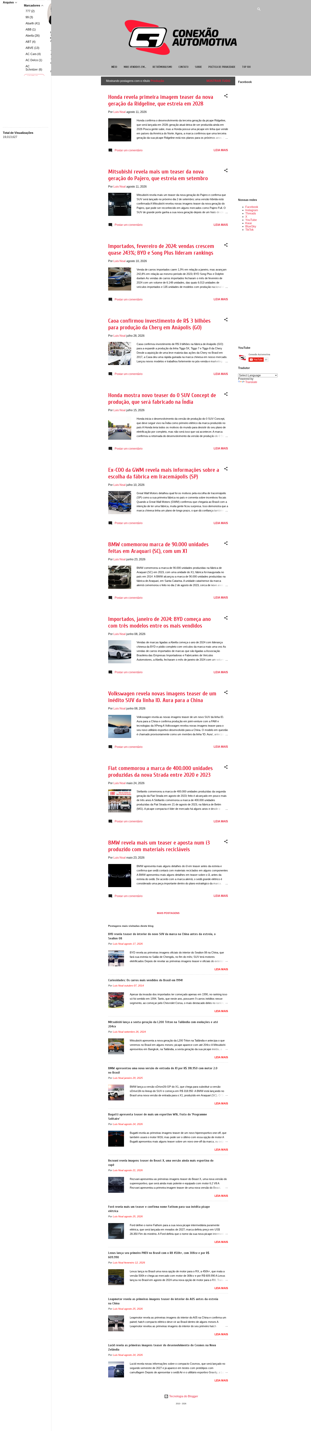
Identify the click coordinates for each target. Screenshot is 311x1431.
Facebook (251, 206)
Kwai (248, 223)
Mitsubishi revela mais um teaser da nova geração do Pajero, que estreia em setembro (158, 175)
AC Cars (33, 54)
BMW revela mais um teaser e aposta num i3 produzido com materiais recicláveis (159, 846)
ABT (30, 41)
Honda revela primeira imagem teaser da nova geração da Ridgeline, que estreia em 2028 (160, 100)
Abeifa (32, 35)
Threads (250, 213)
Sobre (198, 67)
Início (114, 67)
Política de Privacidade (221, 67)
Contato (183, 67)
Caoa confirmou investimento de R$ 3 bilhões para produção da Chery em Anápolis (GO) (159, 324)
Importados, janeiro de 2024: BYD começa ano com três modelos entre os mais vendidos (159, 622)
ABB (30, 29)
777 (30, 11)
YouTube (251, 219)
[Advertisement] (249, 288)
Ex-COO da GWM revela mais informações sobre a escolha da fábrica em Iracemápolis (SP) (163, 473)
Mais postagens (168, 913)
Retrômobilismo (162, 67)
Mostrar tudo (218, 80)
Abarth (32, 23)
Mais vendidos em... (135, 67)
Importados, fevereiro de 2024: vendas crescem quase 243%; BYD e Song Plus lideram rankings (161, 249)
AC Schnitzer (33, 68)
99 (29, 17)
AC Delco (33, 60)
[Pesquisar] (259, 9)
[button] (226, 96)
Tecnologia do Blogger (183, 1396)
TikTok (249, 229)
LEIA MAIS (221, 150)
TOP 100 (246, 67)
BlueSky (250, 226)
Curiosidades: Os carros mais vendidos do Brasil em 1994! (145, 980)
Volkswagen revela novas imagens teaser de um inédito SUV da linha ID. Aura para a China (162, 697)
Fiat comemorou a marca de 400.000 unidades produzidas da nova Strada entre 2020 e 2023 (160, 771)
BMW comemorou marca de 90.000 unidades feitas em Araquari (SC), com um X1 (158, 547)
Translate (251, 382)
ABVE (32, 47)
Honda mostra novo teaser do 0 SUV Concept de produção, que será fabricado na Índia (162, 398)
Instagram (251, 210)
